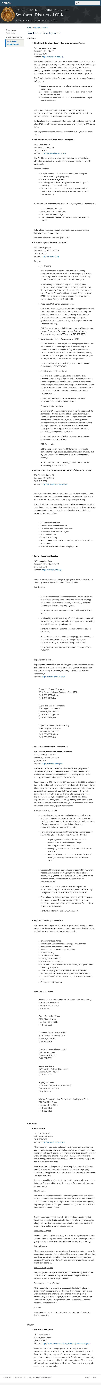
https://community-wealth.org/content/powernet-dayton (66, 1343)
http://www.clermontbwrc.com (55, 484)
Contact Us (7, 1377)
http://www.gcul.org (50, 256)
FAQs (94, 1377)
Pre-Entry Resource (14, 37)
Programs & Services (40, 28)
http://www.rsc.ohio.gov (52, 763)
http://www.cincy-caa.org (52, 56)
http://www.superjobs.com (53, 676)
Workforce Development (13, 43)
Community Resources (11, 31)
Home (29, 28)
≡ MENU (6, 2)
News (87, 1377)
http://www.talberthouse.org (54, 153)
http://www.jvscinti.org (51, 569)
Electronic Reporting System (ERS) (40, 1377)
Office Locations (20, 1377)
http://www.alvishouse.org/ (53, 1142)
